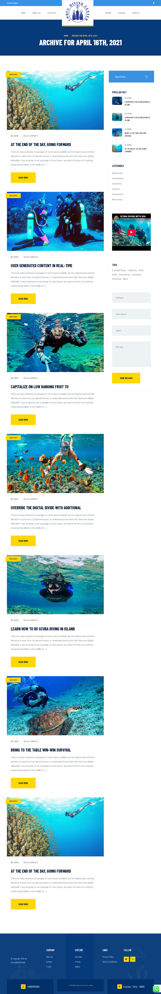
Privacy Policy (107, 956)
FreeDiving (132, 270)
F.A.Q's (48, 966)
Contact (136, 12)
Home (23, 12)
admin (16, 136)
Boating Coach (117, 173)
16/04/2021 (13, 74)
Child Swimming (117, 178)
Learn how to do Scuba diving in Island (43, 628)
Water (125, 278)
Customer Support (12, 3)
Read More (23, 177)
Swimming (115, 189)
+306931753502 (33, 986)
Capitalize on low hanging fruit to (40, 386)
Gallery (121, 12)
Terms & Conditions (109, 961)
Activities (51, 12)
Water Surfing (117, 199)
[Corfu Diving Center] (78, 12)
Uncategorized (117, 194)
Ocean (114, 274)
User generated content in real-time (41, 265)
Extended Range (119, 270)
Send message (126, 378)
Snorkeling (136, 274)
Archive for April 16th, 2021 (84, 35)
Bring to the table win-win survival (41, 749)
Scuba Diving (116, 183)
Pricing (108, 12)
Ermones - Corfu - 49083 (133, 986)
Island (141, 270)
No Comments (32, 136)
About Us (36, 12)
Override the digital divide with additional (46, 507)
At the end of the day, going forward (41, 144)
